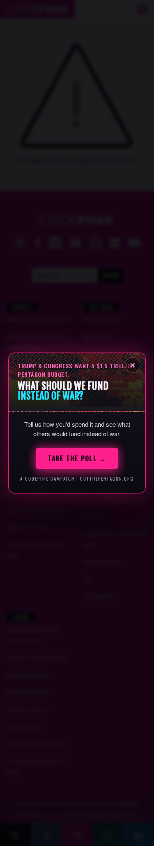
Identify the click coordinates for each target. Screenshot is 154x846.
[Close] (132, 365)
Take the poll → (77, 458)
